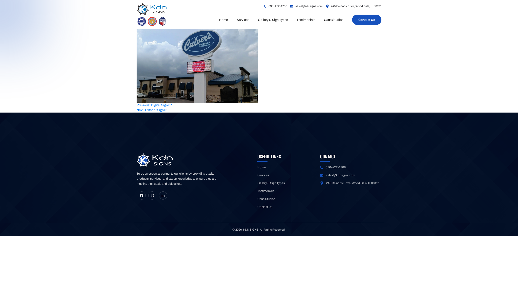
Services (243, 19)
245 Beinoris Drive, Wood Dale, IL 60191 (356, 6)
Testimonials (306, 19)
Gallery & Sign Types (273, 19)
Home (223, 19)
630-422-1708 (278, 6)
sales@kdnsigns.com (309, 6)
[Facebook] (142, 195)
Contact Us (366, 19)
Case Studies (333, 19)
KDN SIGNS (250, 229)
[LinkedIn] (163, 195)
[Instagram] (152, 195)
